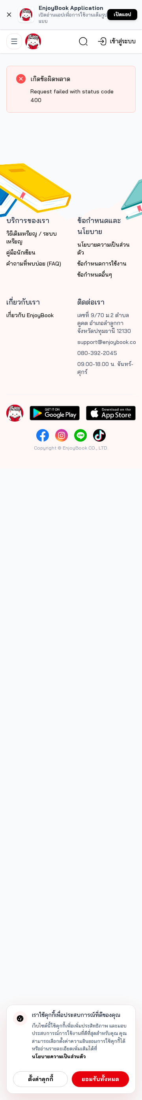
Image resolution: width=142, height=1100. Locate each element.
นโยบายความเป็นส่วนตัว (59, 1056)
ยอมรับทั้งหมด (100, 1079)
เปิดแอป (122, 14)
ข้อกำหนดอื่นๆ (94, 274)
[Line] (80, 435)
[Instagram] (61, 435)
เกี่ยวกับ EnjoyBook (30, 315)
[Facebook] (42, 435)
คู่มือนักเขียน (21, 252)
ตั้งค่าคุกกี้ (40, 1079)
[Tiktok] (99, 435)
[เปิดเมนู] (14, 41)
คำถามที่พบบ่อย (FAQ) (33, 263)
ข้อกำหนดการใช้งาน (102, 263)
